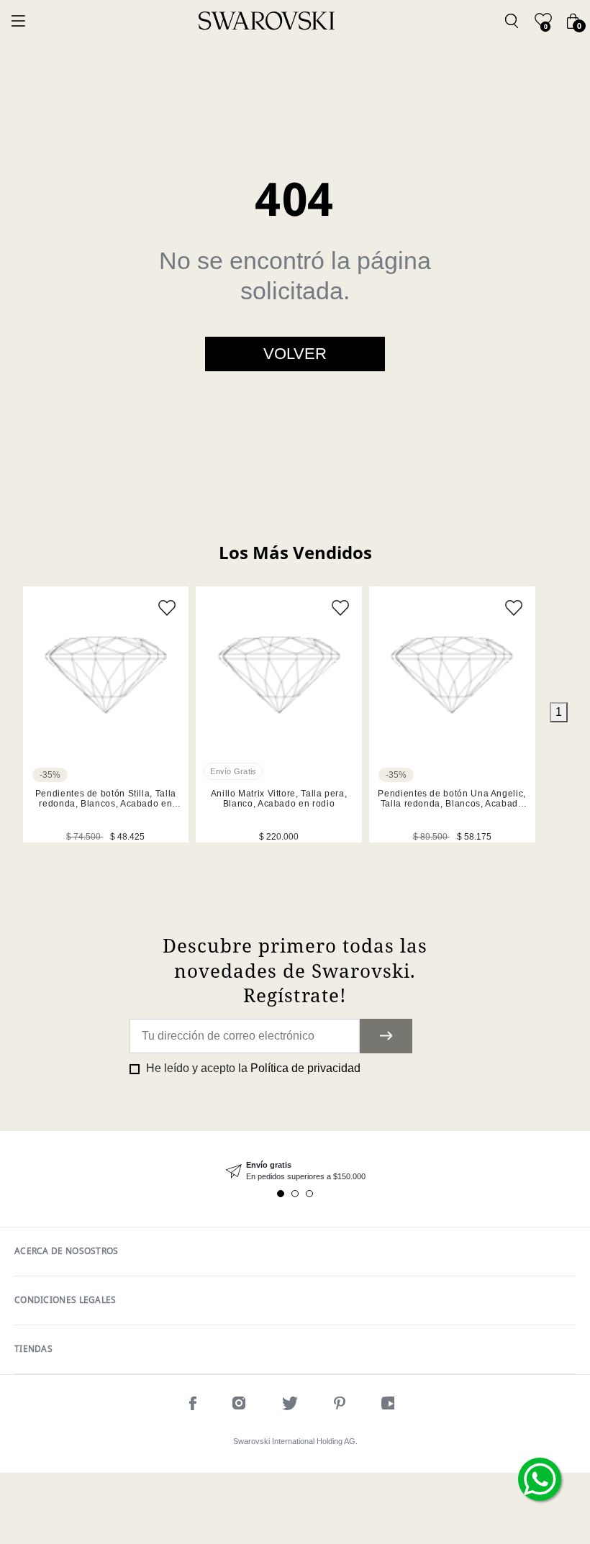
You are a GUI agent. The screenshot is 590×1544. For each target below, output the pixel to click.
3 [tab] (309, 1193)
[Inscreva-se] (386, 1036)
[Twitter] (290, 1405)
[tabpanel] (106, 714)
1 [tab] (558, 712)
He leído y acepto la (251, 1068)
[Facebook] (192, 1405)
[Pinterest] (339, 1405)
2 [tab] (295, 1193)
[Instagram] (239, 1405)
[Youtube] (391, 1405)
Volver (295, 354)
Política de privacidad (305, 1068)
